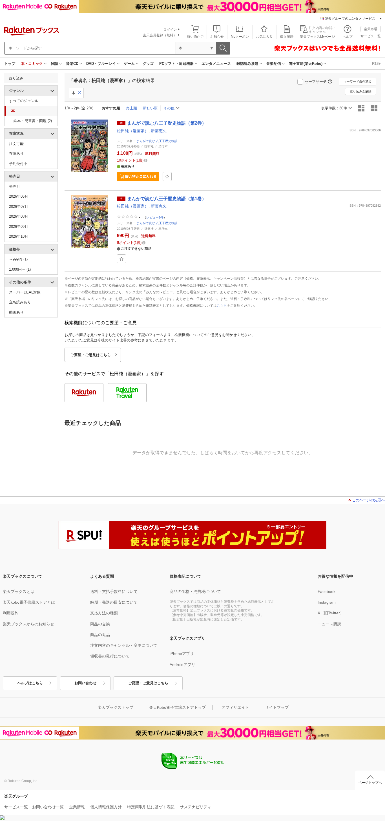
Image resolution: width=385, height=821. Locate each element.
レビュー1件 (154, 217)
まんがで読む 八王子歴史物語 (157, 141)
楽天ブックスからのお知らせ (28, 624)
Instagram (327, 602)
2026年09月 (18, 226)
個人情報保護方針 (106, 807)
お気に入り (264, 37)
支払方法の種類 (104, 613)
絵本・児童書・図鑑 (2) (33, 121)
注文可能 (16, 144)
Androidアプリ (182, 664)
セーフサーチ (316, 82)
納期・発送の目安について (114, 602)
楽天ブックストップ (115, 707)
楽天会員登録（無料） (160, 35)
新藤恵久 (159, 131)
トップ (9, 63)
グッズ (148, 63)
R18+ (376, 63)
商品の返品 (100, 634)
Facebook (326, 591)
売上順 (131, 108)
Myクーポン (240, 37)
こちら (222, 306)
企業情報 (77, 807)
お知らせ (217, 37)
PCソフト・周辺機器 (176, 63)
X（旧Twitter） (331, 613)
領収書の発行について (110, 656)
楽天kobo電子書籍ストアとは (29, 602)
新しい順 (150, 108)
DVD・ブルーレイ (101, 63)
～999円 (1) (18, 259)
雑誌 (54, 63)
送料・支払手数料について (114, 591)
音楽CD (72, 63)
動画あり (16, 312)
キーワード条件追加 (357, 81)
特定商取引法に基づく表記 (150, 807)
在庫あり (16, 153)
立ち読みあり (20, 302)
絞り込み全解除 (360, 91)
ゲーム (129, 63)
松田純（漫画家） (133, 131)
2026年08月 (18, 216)
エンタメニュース (216, 63)
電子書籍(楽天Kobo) (305, 63)
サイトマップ (277, 707)
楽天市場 (370, 29)
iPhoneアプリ (182, 653)
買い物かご (195, 37)
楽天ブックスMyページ (317, 37)
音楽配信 (273, 63)
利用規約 (11, 613)
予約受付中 (18, 164)
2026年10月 (18, 236)
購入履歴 (286, 37)
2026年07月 (18, 206)
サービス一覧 (370, 36)
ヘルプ (347, 37)
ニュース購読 (329, 624)
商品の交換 (100, 624)
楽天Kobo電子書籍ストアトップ (177, 707)
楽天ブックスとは (18, 591)
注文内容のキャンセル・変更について (123, 645)
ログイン (170, 30)
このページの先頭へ (368, 500)
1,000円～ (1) (20, 269)
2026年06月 (18, 196)
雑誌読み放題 (247, 63)
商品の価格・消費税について (195, 591)
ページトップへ (370, 783)
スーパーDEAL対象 (25, 292)
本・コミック (32, 63)
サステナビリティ (195, 807)
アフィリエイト (235, 707)
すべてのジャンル (23, 101)
